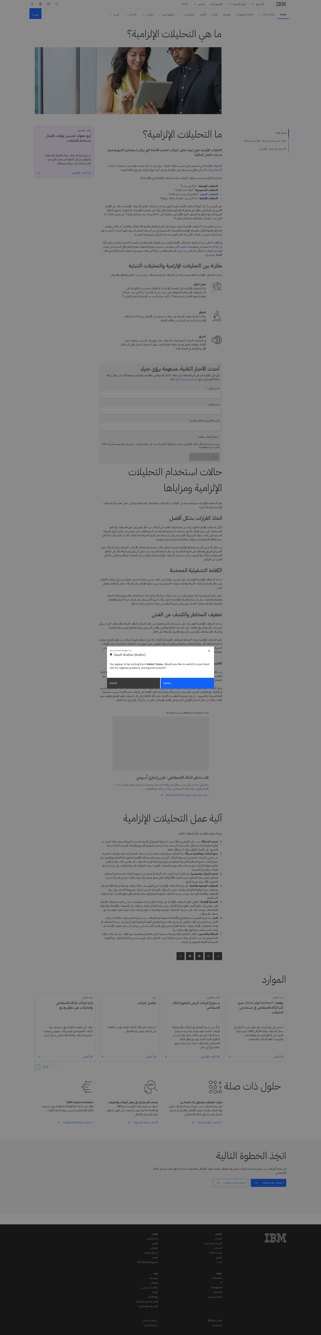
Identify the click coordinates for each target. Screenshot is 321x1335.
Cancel (113, 683)
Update (167, 683)
